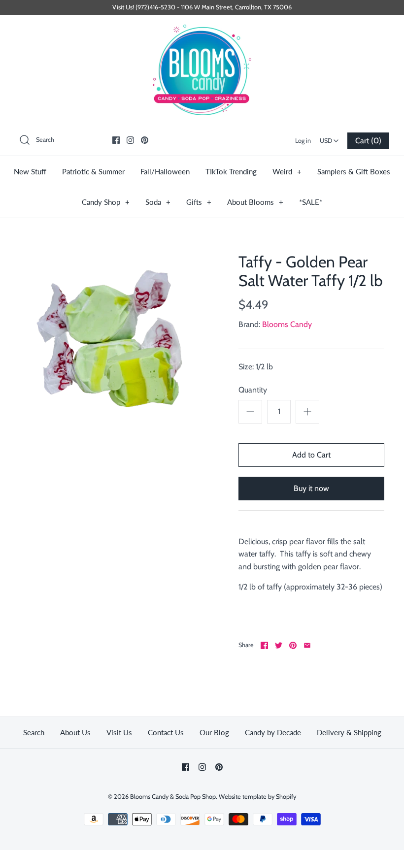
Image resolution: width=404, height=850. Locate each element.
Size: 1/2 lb (255, 366)
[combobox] (329, 137)
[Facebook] (116, 140)
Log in (303, 140)
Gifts (198, 201)
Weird (287, 171)
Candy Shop (106, 201)
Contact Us (166, 732)
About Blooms (255, 201)
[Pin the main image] (293, 645)
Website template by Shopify (257, 796)
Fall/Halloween (165, 171)
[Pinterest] (144, 140)
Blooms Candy (287, 324)
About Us (75, 732)
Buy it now (311, 488)
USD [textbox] (330, 137)
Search (33, 732)
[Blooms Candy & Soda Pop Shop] (202, 70)
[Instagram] (130, 140)
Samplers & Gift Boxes (353, 171)
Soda (157, 201)
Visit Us (119, 732)
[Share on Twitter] (278, 645)
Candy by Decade (273, 732)
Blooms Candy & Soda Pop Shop (173, 796)
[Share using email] (307, 645)
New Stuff (30, 171)
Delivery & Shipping (349, 732)
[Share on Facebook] (264, 645)
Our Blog (214, 732)
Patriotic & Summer (93, 171)
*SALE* (310, 201)
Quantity (252, 389)
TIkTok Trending (231, 171)
